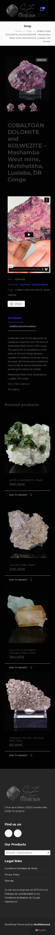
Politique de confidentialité (19, 893)
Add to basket (18, 495)
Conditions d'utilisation (16, 897)
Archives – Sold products (34, 284)
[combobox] (27, 852)
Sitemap (9, 880)
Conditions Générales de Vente (21, 868)
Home (18, 31)
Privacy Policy (12, 874)
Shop (29, 31)
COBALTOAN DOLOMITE (28, 289)
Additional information (22, 326)
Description (15, 317)
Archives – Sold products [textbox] (27, 852)
